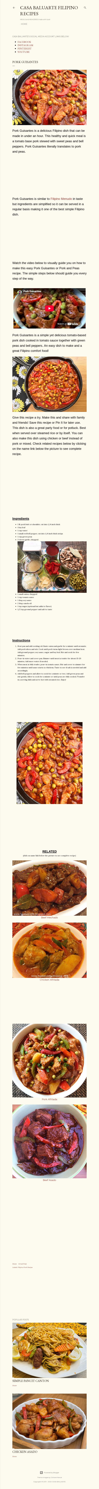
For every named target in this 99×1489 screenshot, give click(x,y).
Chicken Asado (24, 1452)
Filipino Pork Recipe (25, 1267)
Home (24, 24)
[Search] (85, 7)
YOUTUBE (24, 52)
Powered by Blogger (51, 1473)
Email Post (23, 1264)
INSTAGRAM (25, 45)
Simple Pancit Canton (30, 1381)
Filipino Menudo (61, 198)
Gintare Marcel (56, 1477)
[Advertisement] (49, 175)
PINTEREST (25, 48)
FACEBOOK (24, 42)
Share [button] (14, 1264)
